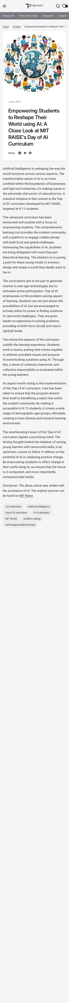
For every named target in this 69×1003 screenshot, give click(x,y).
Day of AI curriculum (16, 512)
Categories (48, 15)
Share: (11, 153)
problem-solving (32, 518)
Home (6, 26)
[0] (63, 6)
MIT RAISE (11, 518)
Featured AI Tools (28, 15)
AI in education (13, 506)
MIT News (26, 495)
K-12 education (41, 512)
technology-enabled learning (20, 524)
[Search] (58, 6)
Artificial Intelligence (38, 506)
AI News (17, 26)
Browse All (8, 15)
